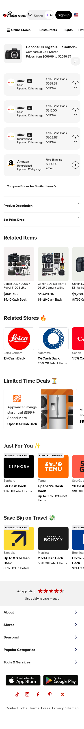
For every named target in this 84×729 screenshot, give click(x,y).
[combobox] (40, 15)
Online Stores (20, 29)
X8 (29, 108)
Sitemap (72, 708)
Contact (12, 708)
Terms (34, 708)
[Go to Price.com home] (14, 15)
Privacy (58, 708)
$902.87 (51, 137)
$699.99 (51, 83)
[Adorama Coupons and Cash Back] (53, 346)
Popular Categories (19, 650)
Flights (68, 29)
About (9, 612)
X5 (29, 135)
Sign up (63, 15)
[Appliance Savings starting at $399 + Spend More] (38, 409)
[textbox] (76, 15)
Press (45, 708)
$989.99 (51, 164)
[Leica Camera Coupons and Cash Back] (19, 346)
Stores (9, 625)
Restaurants (48, 29)
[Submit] (30, 16)
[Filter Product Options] (75, 61)
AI (51, 14)
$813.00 (51, 110)
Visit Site (75, 84)
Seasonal (11, 637)
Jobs (23, 708)
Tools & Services (17, 662)
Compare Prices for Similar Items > (31, 186)
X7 (29, 81)
